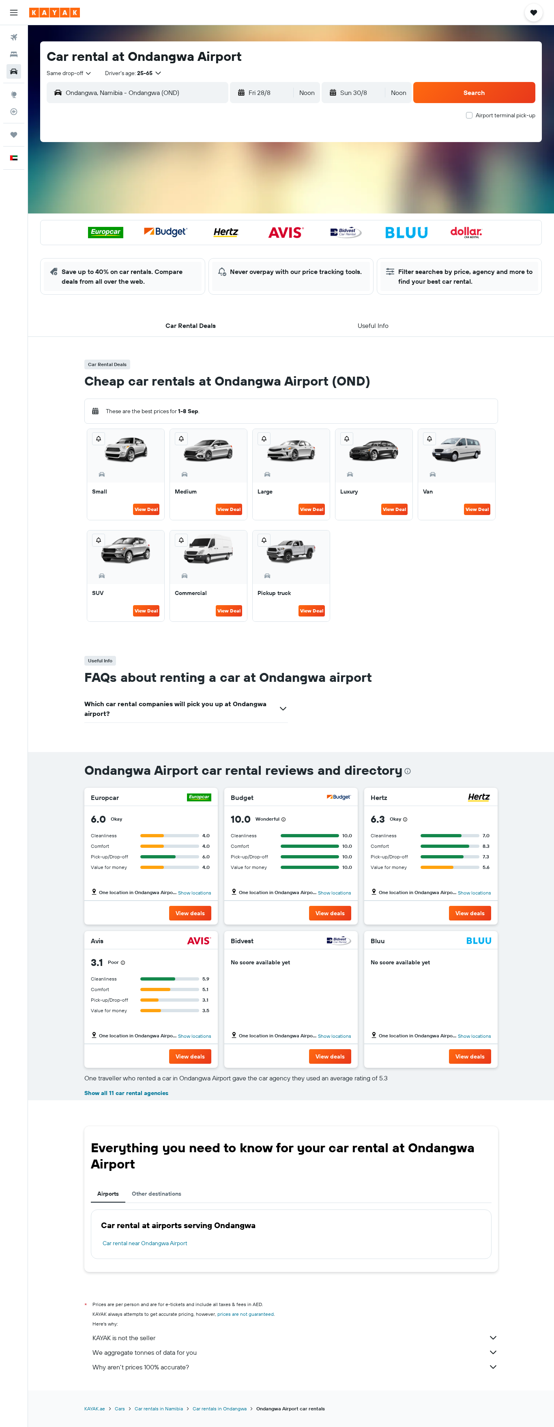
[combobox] (69, 73)
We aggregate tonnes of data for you (144, 1352)
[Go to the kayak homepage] (54, 12)
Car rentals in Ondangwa (220, 1408)
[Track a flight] (13, 111)
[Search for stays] (13, 54)
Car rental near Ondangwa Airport (145, 1243)
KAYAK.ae (94, 1408)
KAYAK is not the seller (123, 1338)
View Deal (146, 509)
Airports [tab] (108, 1193)
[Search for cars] (13, 71)
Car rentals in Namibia (159, 1408)
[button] (14, 13)
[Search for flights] (13, 37)
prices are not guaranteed (245, 1314)
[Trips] (13, 135)
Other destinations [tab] (156, 1193)
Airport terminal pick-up (505, 115)
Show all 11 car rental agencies (126, 1093)
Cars (120, 1408)
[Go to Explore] (13, 94)
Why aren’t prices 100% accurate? (140, 1367)
